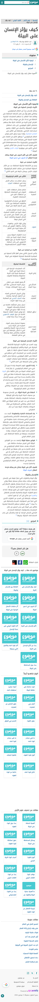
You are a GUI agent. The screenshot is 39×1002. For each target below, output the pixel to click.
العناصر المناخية (31, 133)
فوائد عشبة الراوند (31, 932)
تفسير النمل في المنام (30, 924)
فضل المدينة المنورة (31, 940)
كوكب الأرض (14, 148)
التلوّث (34, 227)
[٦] (16, 515)
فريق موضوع (20, 986)
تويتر (14, 562)
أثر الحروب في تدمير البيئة (19, 157)
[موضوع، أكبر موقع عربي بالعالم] (34, 3)
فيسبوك (20, 562)
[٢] (31, 151)
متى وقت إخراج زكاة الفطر (29, 928)
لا (16, 553)
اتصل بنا (35, 978)
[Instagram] (28, 973)
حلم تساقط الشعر (32, 961)
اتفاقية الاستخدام (32, 982)
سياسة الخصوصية (19, 982)
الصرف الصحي (17, 298)
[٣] (5, 171)
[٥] (30, 503)
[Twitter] (32, 973)
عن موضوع (21, 978)
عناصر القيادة (33, 949)
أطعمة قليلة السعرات (30, 953)
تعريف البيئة (27, 470)
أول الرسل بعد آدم (31, 936)
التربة (4, 371)
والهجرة (34, 495)
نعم (22, 553)
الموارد (10, 183)
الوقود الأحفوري (8, 314)
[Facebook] (36, 973)
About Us (35, 986)
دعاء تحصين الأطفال (31, 957)
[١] (23, 136)
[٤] (9, 361)
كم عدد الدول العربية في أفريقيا (26, 945)
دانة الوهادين (14, 41)
